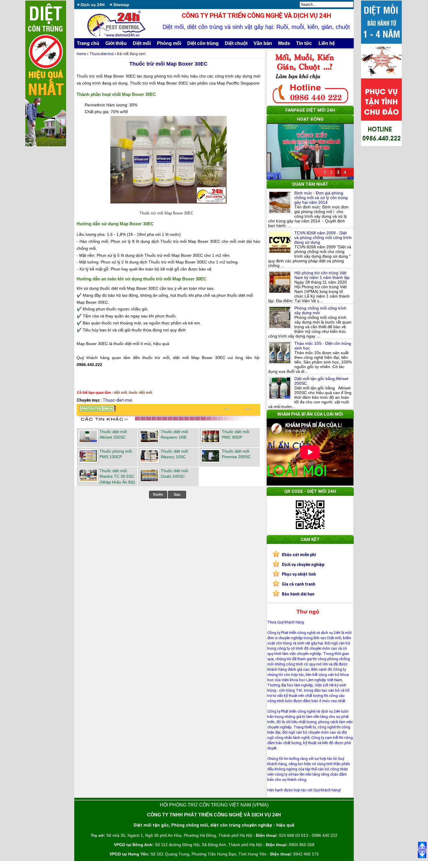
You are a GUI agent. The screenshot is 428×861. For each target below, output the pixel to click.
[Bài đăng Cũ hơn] (248, 410)
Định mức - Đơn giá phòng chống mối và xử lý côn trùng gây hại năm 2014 (321, 198)
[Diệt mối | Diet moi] (97, 410)
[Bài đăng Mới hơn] (226, 410)
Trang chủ (88, 43)
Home (81, 54)
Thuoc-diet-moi (101, 54)
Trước (158, 495)
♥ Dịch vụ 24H (91, 4)
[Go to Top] (422, 846)
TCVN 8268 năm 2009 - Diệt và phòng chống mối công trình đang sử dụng (323, 238)
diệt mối (120, 393)
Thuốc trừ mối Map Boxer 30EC (168, 64)
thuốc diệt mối (140, 393)
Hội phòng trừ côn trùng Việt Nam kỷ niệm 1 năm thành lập (322, 275)
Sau (177, 495)
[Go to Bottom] (422, 855)
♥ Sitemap (119, 4)
